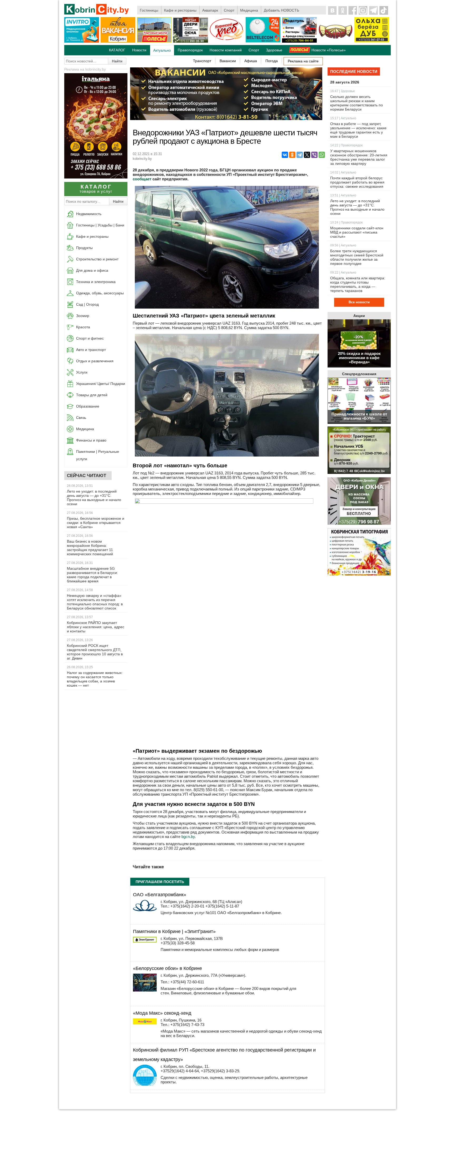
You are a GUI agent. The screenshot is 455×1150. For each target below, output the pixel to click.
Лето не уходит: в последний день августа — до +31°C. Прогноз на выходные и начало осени (94, 497)
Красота (83, 327)
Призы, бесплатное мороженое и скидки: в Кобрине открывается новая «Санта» (95, 522)
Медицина (249, 10)
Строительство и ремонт (97, 259)
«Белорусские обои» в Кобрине (167, 968)
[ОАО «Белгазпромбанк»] (145, 910)
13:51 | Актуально (343, 195)
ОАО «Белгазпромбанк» (159, 894)
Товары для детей (91, 395)
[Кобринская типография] (359, 552)
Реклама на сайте (303, 61)
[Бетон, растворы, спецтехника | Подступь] (299, 41)
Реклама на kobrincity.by (85, 69)
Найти (117, 61)
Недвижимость (88, 214)
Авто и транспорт (91, 350)
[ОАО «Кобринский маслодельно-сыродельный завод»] (226, 118)
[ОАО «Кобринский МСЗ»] (335, 41)
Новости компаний (226, 50)
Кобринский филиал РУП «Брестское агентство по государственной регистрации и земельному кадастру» (224, 1054)
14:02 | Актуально (343, 172)
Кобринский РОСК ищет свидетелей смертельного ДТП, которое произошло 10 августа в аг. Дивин (95, 651)
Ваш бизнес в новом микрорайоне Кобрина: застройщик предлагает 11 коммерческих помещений (90, 547)
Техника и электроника (96, 282)
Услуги (81, 372)
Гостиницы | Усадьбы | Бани (100, 225)
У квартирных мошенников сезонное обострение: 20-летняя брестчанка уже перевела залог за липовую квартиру (358, 157)
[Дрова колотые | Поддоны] (371, 41)
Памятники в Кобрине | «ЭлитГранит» (174, 931)
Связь (81, 417)
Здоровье (274, 50)
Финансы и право (91, 440)
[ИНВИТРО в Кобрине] (81, 41)
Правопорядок (190, 50)
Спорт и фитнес (90, 338)
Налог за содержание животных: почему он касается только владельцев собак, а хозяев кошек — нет (95, 679)
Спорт (229, 10)
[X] (307, 155)
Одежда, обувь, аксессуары (100, 293)
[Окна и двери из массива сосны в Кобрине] (359, 501)
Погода (271, 61)
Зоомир (82, 316)
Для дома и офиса (92, 270)
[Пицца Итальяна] (95, 177)
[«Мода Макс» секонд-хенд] (145, 1023)
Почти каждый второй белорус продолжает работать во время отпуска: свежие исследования (357, 182)
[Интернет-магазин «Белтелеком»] (263, 41)
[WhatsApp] (322, 155)
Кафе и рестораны (180, 10)
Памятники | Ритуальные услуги (97, 455)
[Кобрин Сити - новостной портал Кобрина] (97, 9)
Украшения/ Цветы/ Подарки (100, 383)
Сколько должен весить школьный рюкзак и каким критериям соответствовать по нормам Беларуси (356, 103)
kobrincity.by (142, 159)
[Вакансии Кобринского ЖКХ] (359, 451)
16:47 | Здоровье (342, 91)
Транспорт (202, 61)
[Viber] (314, 155)
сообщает (142, 179)
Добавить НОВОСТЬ (281, 10)
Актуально (162, 50)
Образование (87, 406)
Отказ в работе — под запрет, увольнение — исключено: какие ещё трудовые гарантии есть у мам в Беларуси (358, 130)
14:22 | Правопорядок (346, 145)
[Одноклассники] (292, 155)
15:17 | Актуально (343, 118)
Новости (139, 50)
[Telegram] (299, 155)
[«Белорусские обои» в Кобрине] (145, 990)
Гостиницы (149, 10)
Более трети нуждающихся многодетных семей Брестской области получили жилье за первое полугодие (356, 257)
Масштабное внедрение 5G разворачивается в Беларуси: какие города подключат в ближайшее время (92, 574)
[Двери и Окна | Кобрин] (190, 41)
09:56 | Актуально (343, 245)
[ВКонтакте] (285, 155)
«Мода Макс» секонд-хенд (162, 1013)
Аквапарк (210, 10)
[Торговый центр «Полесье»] (154, 41)
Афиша (250, 61)
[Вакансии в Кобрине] (118, 41)
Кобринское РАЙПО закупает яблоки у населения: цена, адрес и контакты (95, 627)
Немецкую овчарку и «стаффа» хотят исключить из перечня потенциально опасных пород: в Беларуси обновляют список (95, 601)
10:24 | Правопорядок (346, 222)
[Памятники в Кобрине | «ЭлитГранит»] (145, 941)
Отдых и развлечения (94, 361)
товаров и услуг (96, 189)
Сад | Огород (87, 304)
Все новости (359, 302)
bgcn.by (188, 836)
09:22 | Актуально (343, 272)
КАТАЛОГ (117, 50)
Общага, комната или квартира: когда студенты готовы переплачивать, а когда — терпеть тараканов (357, 284)
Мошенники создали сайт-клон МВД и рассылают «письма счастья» (356, 232)
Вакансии (228, 61)
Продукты (84, 248)
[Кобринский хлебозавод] (226, 41)
